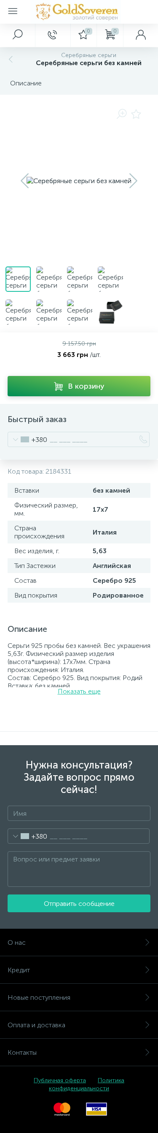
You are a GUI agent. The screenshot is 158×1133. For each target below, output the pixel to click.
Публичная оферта (60, 1080)
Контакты (22, 1052)
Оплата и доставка (36, 1025)
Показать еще (79, 691)
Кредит (19, 970)
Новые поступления (39, 997)
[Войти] (140, 35)
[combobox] (27, 439)
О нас (17, 942)
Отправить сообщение (79, 904)
